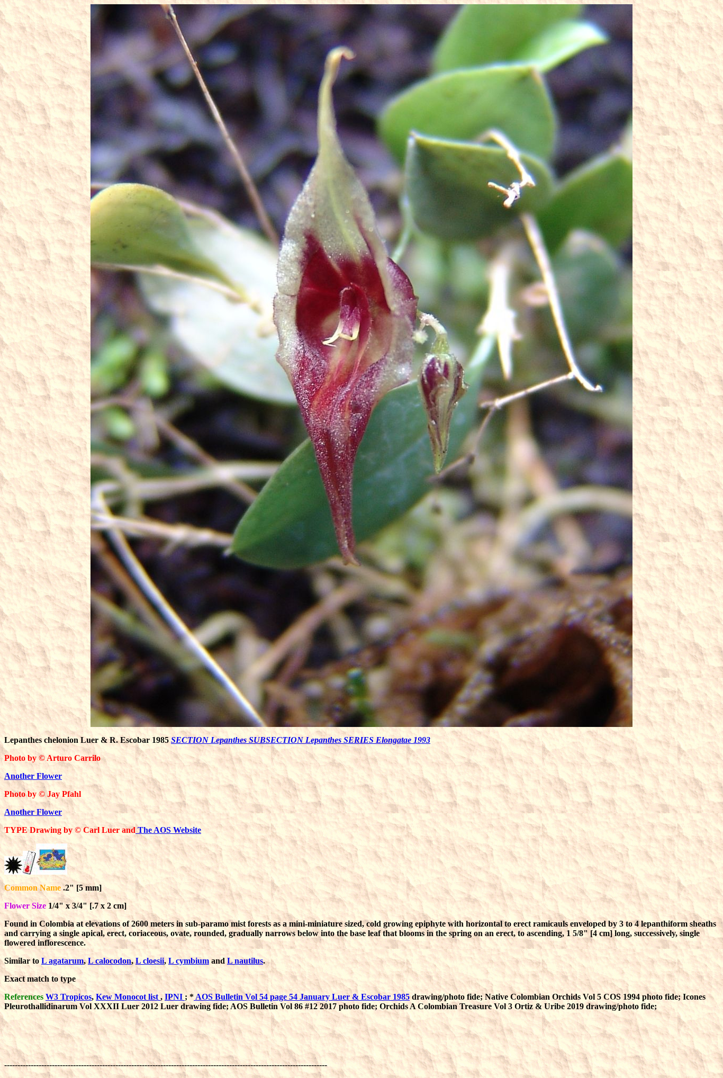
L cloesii (149, 960)
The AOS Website (168, 829)
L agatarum (62, 960)
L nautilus (245, 960)
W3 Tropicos (69, 996)
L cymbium (188, 960)
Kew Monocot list (128, 996)
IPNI (175, 996)
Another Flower (33, 775)
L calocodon (109, 960)
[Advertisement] (522, 1043)
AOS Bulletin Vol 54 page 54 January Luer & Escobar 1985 (302, 996)
